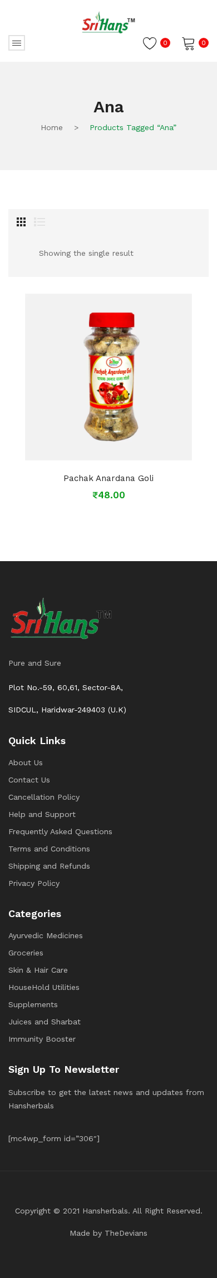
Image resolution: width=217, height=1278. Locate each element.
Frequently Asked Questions (60, 831)
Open (16, 43)
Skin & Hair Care (38, 969)
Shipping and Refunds (49, 865)
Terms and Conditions (49, 848)
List (39, 221)
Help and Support (42, 814)
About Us (25, 762)
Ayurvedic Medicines (45, 935)
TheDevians (126, 1233)
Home (52, 127)
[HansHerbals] (108, 22)
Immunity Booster (42, 1038)
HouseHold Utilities (44, 987)
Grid (21, 221)
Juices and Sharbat (44, 1021)
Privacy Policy (34, 883)
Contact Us (29, 779)
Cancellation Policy (44, 796)
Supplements (33, 1004)
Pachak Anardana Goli (108, 478)
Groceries (25, 952)
